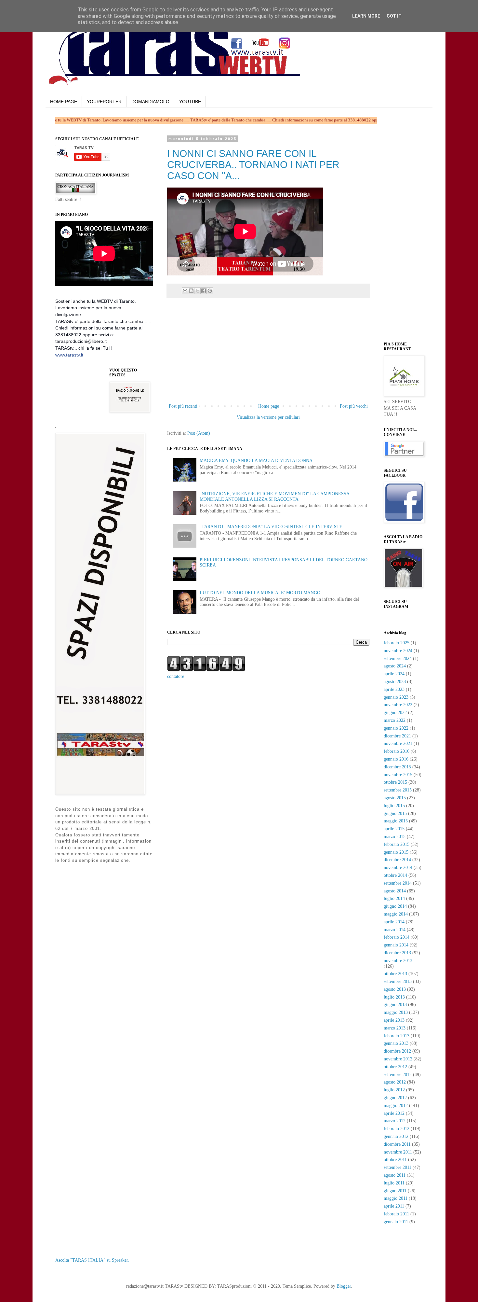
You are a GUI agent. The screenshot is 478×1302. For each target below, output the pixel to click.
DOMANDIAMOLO (150, 101)
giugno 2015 (395, 813)
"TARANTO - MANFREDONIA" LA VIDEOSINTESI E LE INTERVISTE (271, 526)
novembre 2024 (398, 650)
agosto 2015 (395, 797)
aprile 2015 (394, 828)
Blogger (344, 1286)
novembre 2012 (398, 1059)
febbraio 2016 (396, 751)
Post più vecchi (354, 406)
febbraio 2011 (396, 1213)
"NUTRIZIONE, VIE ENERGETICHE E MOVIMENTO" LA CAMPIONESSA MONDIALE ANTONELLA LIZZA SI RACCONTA (274, 496)
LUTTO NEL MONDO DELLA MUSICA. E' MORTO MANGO (260, 592)
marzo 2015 (394, 836)
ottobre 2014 (395, 875)
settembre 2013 (398, 981)
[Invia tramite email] (185, 290)
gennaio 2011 (396, 1221)
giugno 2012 (395, 1097)
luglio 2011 (394, 1183)
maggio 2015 (396, 821)
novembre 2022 (398, 704)
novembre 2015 (398, 774)
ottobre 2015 (395, 782)
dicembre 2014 (397, 859)
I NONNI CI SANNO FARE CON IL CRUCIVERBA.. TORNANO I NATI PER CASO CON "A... (253, 164)
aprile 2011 (394, 1206)
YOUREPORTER (104, 101)
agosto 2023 (395, 681)
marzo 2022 (394, 720)
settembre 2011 (397, 1167)
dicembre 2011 (397, 1144)
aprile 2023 (394, 689)
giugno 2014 (395, 906)
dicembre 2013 (397, 952)
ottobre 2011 (395, 1159)
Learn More (366, 16)
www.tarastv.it (69, 354)
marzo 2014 (394, 929)
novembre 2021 (398, 743)
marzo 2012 (394, 1120)
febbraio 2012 (396, 1128)
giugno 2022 (395, 712)
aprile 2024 (394, 673)
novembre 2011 (398, 1152)
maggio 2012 (396, 1105)
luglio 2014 (394, 898)
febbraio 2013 (396, 1035)
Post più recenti (183, 406)
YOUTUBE (190, 101)
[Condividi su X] (197, 290)
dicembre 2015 (397, 766)
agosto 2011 (394, 1175)
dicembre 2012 (397, 1051)
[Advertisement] (268, 353)
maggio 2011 (395, 1198)
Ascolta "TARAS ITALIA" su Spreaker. (92, 1260)
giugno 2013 (395, 1004)
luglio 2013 (394, 997)
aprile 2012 (394, 1113)
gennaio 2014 (396, 945)
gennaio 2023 (396, 697)
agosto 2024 (395, 666)
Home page (268, 406)
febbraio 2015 (396, 844)
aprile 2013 (394, 1020)
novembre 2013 (398, 960)
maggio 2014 (396, 914)
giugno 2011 (395, 1190)
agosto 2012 (395, 1082)
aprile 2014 (394, 921)
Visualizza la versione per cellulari (268, 417)
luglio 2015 (394, 805)
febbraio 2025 (396, 642)
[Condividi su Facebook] (203, 290)
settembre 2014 (398, 883)
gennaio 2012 (396, 1136)
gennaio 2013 (396, 1043)
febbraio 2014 (396, 937)
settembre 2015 (398, 790)
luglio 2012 (394, 1089)
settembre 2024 (398, 658)
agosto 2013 (395, 989)
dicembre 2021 (397, 736)
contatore (175, 676)
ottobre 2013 (395, 973)
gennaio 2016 (396, 759)
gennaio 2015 (396, 852)
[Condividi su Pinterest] (209, 290)
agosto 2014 (395, 891)
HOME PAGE (63, 101)
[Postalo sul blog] (191, 290)
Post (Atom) (198, 433)
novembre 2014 (398, 867)
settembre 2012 (398, 1074)
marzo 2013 (394, 1028)
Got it (394, 16)
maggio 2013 (396, 1012)
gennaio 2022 (396, 728)
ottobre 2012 (395, 1066)
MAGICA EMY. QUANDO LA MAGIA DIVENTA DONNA (256, 460)
